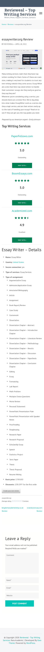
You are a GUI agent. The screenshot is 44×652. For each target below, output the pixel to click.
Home (4, 24)
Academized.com (22, 211)
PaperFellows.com (22, 136)
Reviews (10, 24)
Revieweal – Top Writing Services (20, 12)
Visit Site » (22, 165)
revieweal (8, 44)
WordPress (30, 643)
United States (18, 262)
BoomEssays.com (22, 173)
